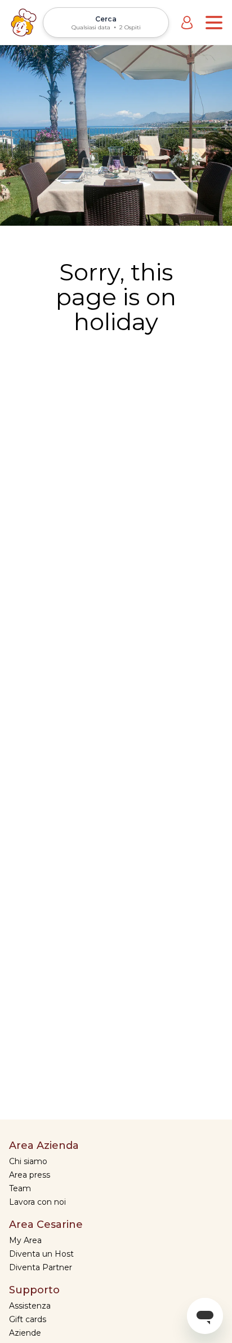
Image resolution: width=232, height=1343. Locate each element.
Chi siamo (28, 1161)
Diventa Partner (40, 1267)
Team (20, 1188)
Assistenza (30, 1306)
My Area (25, 1240)
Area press (29, 1175)
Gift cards (27, 1319)
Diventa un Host (41, 1254)
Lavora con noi (37, 1202)
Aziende (25, 1333)
